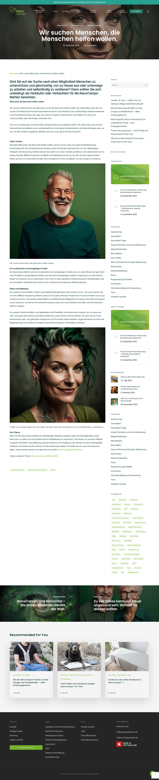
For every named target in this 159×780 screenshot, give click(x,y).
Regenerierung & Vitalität (121, 279)
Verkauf (53, 470)
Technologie (124, 563)
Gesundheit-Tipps (118, 240)
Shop (55, 11)
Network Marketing (119, 271)
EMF (125, 509)
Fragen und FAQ (16, 740)
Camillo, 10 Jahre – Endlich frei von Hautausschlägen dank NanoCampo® (127, 102)
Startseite (14, 73)
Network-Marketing (134, 545)
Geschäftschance (88, 735)
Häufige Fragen (16, 731)
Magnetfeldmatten (119, 249)
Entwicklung (116, 513)
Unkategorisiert (77, 25)
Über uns (78, 11)
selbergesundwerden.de (126, 732)
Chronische (133, 500)
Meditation (115, 531)
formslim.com (122, 726)
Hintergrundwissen (118, 527)
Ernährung (127, 513)
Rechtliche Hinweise (54, 731)
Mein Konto (109, 11)
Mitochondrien (140, 531)
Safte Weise (116, 554)
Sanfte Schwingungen (131, 554)
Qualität (122, 550)
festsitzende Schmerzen (120, 518)
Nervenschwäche (118, 545)
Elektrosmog (116, 509)
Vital (122, 572)
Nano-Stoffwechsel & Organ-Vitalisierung (128, 262)
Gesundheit (116, 236)
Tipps (129, 568)
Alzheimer (122, 500)
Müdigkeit (123, 536)
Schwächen (116, 284)
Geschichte (116, 522)
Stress (114, 563)
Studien (66, 11)
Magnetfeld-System (39, 11)
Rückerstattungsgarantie (56, 740)
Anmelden (136, 11)
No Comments (90, 45)
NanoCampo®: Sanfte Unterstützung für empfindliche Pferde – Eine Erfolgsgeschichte (128, 122)
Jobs (83, 731)
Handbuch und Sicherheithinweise (60, 727)
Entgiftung (134, 509)
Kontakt (13, 727)
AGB (47, 748)
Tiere (113, 292)
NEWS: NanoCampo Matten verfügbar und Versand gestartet (79, 2)
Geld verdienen (138, 518)
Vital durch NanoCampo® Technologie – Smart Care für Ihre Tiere (128, 140)
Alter (113, 500)
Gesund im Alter (140, 522)
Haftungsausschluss (54, 735)
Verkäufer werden (95, 25)
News (113, 275)
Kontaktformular (52, 757)
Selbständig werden (18, 470)
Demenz (127, 504)
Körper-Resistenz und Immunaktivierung (128, 245)
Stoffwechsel (138, 559)
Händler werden (88, 727)
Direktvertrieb (138, 504)
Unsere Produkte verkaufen (37, 470)
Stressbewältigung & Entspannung (126, 288)
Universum (138, 568)
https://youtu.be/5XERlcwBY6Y (44, 456)
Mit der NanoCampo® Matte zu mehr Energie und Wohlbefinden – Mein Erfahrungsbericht (126, 111)
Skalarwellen (125, 559)
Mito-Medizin (116, 253)
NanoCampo (116, 266)
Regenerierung (133, 550)
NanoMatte (128, 541)
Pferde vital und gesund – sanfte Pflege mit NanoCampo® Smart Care (129, 132)
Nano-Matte (62, 25)
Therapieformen (117, 568)
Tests (134, 563)
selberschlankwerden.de (127, 737)
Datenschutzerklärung (54, 753)
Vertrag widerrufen (26, 747)
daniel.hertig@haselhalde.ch (71, 450)
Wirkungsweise (133, 572)
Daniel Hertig (116, 232)
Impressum (50, 744)
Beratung (14, 735)
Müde (114, 536)
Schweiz (115, 559)
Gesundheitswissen (89, 740)
